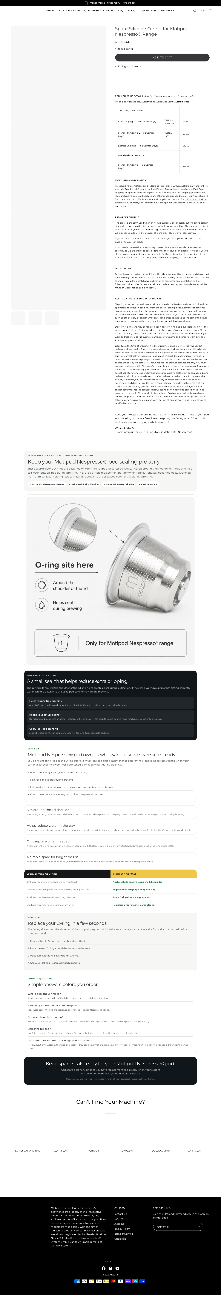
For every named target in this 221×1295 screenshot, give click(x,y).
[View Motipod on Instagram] (110, 1268)
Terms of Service (123, 1233)
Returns (118, 1218)
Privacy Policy (122, 1228)
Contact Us (120, 1214)
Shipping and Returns (128, 66)
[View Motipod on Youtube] (117, 1268)
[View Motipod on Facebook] (103, 1268)
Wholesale (120, 1238)
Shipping (119, 1223)
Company (119, 1207)
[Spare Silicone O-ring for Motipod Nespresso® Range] (18, 318)
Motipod (114, 1275)
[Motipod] (14, 10)
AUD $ (107, 1261)
